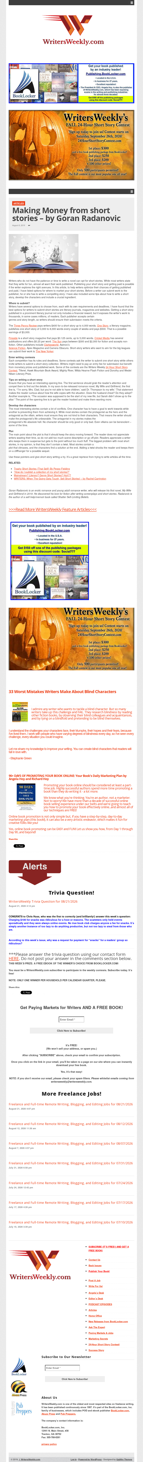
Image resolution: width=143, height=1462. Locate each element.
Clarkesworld (51, 344)
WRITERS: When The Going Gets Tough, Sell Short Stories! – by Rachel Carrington (60, 478)
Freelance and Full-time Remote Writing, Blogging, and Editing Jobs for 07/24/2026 (71, 1183)
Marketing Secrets (98, 1338)
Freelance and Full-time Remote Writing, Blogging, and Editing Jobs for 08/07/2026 (71, 1143)
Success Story (96, 1350)
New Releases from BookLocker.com (108, 1321)
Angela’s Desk (96, 1292)
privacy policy (49, 1444)
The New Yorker (44, 351)
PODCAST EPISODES (100, 1304)
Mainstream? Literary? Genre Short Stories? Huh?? (42, 475)
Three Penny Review (25, 325)
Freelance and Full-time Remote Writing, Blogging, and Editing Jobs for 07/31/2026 (71, 1163)
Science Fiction (17, 348)
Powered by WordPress (90, 1459)
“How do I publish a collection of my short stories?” (42, 472)
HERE (14, 958)
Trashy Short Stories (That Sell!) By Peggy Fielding (42, 468)
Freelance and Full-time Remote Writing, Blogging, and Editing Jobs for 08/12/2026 (71, 1124)
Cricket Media (102, 338)
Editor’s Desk (96, 1298)
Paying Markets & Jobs (101, 1333)
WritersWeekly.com (29, 1459)
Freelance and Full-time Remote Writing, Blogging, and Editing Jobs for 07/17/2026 (71, 1202)
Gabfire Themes (124, 1459)
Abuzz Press (48, 1413)
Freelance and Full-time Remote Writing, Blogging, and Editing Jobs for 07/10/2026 (71, 1222)
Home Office (95, 1315)
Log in (74, 1459)
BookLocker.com (120, 1410)
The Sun (57, 341)
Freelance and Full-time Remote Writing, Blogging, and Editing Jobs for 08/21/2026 (71, 1104)
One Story (102, 325)
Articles (18, 203)
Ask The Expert (97, 1327)
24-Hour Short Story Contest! (104, 1344)
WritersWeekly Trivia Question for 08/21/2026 (43, 901)
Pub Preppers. (68, 1413)
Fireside (13, 338)
